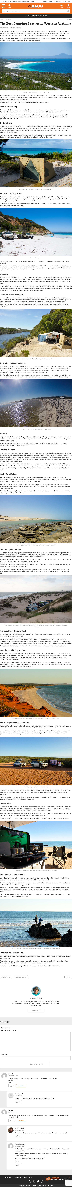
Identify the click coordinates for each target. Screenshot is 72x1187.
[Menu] (3, 5)
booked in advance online (25, 288)
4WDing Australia (17, 1003)
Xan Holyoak (19, 1094)
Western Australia (19, 977)
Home (1, 19)
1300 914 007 (67, 1)
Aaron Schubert (4, 27)
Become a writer (48, 1)
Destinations (8, 19)
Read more (35, 1010)
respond (21, 1086)
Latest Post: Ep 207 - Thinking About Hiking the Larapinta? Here (18, 1)
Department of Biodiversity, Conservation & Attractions (18, 555)
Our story (58, 1)
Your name (4, 1054)
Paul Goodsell (19, 1128)
